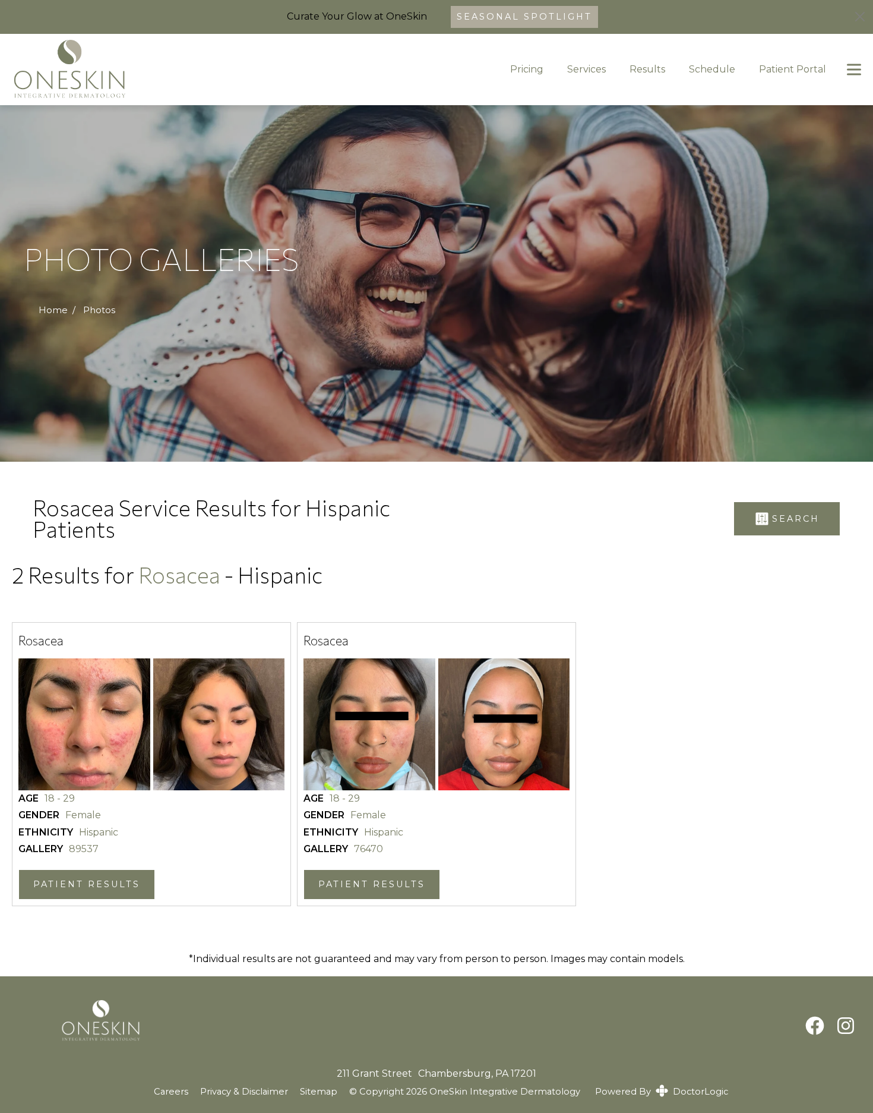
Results (647, 69)
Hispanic (98, 832)
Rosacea (181, 575)
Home (53, 310)
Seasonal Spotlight (524, 16)
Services (586, 69)
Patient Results (86, 884)
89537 (84, 849)
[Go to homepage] (243, 69)
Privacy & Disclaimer (244, 1092)
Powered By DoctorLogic (661, 1091)
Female (83, 815)
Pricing (526, 69)
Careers (171, 1091)
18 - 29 (60, 798)
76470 (368, 849)
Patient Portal (792, 69)
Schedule (712, 69)
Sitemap (318, 1092)
